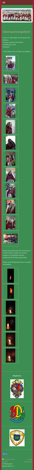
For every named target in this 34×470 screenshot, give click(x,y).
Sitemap (5, 461)
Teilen (6, 454)
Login (30, 459)
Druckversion (9, 459)
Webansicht (28, 461)
